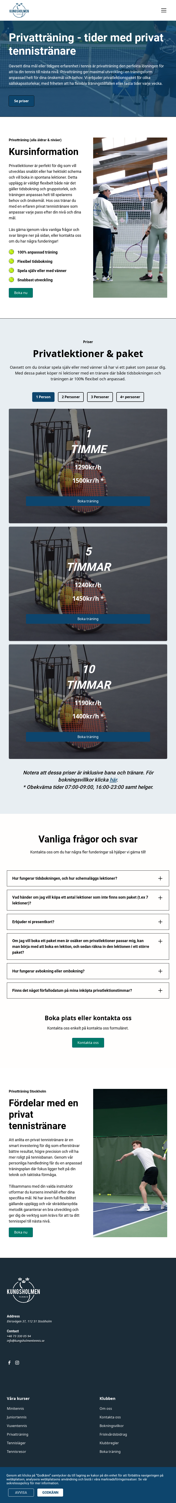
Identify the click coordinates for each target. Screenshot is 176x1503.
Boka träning (88, 501)
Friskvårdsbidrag (113, 1434)
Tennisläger (16, 1443)
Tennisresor (16, 1451)
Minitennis (15, 1408)
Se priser (21, 101)
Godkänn (50, 1493)
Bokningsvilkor (112, 1425)
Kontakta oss (88, 1042)
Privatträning (17, 1434)
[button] (163, 10)
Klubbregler (109, 1443)
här (113, 780)
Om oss (106, 1408)
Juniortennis (17, 1417)
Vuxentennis (17, 1425)
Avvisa (21, 1493)
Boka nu (20, 292)
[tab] (43, 397)
